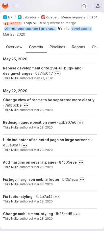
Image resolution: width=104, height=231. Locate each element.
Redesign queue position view (29, 122)
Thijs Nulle (11, 78)
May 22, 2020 (43, 78)
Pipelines (57, 47)
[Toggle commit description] (57, 73)
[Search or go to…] (84, 6)
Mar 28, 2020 (14, 34)
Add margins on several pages (29, 162)
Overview (14, 47)
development (81, 29)
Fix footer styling (18, 196)
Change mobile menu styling (28, 214)
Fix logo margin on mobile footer (31, 179)
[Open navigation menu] (14, 6)
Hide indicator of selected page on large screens (46, 140)
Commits (36, 47)
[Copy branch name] (60, 28)
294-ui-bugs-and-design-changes (31, 29)
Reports (78, 47)
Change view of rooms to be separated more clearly (48, 100)
